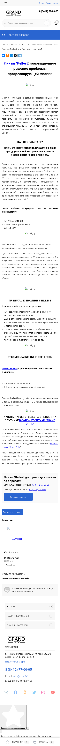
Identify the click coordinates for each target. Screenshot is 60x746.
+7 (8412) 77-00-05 (40, 485)
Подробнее (10, 565)
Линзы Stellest (16, 63)
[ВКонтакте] (3, 55)
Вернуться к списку (12, 512)
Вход (41, 3)
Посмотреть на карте (15, 662)
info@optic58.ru (22, 676)
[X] (15, 55)
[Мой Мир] (11, 55)
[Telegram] (20, 55)
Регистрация (52, 3)
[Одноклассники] (7, 55)
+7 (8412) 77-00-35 (37, 489)
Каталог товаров (18, 34)
